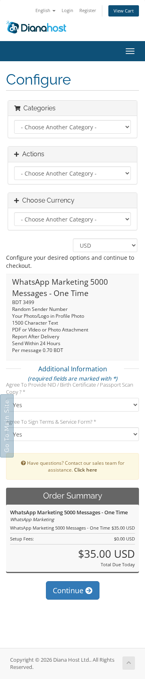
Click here (85, 469)
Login (67, 10)
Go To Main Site (7, 426)
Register (87, 10)
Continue (69, 590)
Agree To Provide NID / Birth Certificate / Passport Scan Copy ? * (69, 388)
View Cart (124, 11)
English (43, 10)
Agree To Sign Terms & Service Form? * (51, 421)
